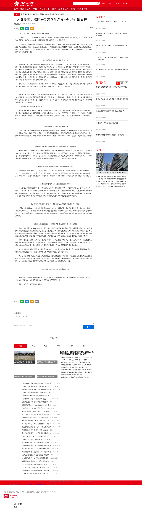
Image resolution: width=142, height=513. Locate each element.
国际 (35, 9)
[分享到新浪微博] (32, 29)
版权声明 (67, 481)
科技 (60, 9)
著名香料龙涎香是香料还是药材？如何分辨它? (112, 99)
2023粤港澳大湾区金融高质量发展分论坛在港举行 (48, 14)
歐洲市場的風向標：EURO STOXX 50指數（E (36, 405)
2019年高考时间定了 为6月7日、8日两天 (74, 360)
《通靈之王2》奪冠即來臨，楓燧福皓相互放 (36, 392)
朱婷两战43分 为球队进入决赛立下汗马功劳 (111, 22)
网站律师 (59, 481)
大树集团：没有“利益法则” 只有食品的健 (35, 430)
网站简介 (52, 481)
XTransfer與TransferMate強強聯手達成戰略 (35, 442)
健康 (73, 9)
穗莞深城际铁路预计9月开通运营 (71, 375)
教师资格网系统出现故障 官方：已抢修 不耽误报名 (77, 365)
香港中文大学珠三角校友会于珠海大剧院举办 (36, 452)
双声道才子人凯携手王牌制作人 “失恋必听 (35, 399)
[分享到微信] (22, 29)
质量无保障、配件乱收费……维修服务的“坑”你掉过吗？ (113, 181)
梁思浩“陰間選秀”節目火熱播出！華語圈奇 (35, 411)
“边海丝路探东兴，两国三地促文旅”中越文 (35, 455)
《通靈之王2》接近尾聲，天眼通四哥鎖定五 (36, 386)
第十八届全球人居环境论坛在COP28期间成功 (36, 414)
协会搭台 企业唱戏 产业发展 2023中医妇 (35, 417)
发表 (88, 327)
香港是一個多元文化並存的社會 (32, 439)
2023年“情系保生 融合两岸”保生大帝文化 (35, 473)
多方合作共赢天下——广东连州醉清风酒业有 (36, 433)
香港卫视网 (25, 14)
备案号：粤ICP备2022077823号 (36, 484)
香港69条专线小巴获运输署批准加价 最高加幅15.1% (77, 370)
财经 (54, 9)
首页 (16, 9)
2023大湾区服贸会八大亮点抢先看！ (33, 408)
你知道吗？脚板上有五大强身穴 (107, 123)
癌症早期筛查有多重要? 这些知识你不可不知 (111, 87)
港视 (28, 9)
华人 (41, 9)
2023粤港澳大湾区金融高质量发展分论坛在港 (36, 383)
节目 (79, 9)
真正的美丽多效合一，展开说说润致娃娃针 (35, 449)
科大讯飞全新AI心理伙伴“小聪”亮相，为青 (35, 467)
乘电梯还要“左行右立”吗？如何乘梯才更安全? (112, 69)
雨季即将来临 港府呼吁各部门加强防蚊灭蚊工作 (76, 377)
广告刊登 (74, 481)
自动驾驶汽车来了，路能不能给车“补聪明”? (112, 184)
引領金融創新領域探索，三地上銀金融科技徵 (36, 445)
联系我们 (88, 481)
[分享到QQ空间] (27, 29)
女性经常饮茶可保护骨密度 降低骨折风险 (110, 135)
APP (103, 3)
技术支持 (81, 481)
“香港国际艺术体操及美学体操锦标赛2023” (35, 396)
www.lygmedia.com (23, 484)
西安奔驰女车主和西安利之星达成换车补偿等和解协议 (111, 34)
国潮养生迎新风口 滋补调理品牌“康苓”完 (35, 402)
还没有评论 (54, 338)
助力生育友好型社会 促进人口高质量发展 (35, 458)
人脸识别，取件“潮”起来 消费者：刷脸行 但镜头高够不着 (112, 58)
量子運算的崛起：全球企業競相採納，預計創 (36, 424)
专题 (112, 150)
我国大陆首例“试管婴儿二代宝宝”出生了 (110, 111)
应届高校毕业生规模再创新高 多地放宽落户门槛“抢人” (113, 179)
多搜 (15, 507)
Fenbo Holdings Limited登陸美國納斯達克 (35, 436)
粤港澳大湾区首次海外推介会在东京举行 (74, 367)
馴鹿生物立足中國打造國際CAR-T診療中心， (36, 470)
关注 (110, 3)
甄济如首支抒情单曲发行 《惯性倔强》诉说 (36, 420)
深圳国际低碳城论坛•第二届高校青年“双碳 (35, 461)
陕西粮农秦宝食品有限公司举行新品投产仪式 (36, 427)
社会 (47, 9)
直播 (86, 9)
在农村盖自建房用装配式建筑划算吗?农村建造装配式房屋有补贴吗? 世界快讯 (112, 172)
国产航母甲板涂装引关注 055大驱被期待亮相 (75, 362)
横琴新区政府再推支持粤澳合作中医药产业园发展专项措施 (77, 372)
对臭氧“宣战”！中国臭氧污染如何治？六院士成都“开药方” (113, 186)
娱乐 (67, 9)
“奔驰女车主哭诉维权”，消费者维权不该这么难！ (111, 46)
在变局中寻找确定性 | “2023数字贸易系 (34, 464)
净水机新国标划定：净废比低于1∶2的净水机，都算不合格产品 (77, 357)
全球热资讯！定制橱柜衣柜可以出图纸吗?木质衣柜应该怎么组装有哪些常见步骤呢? (77, 353)
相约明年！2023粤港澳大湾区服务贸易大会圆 (36, 389)
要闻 (22, 9)
